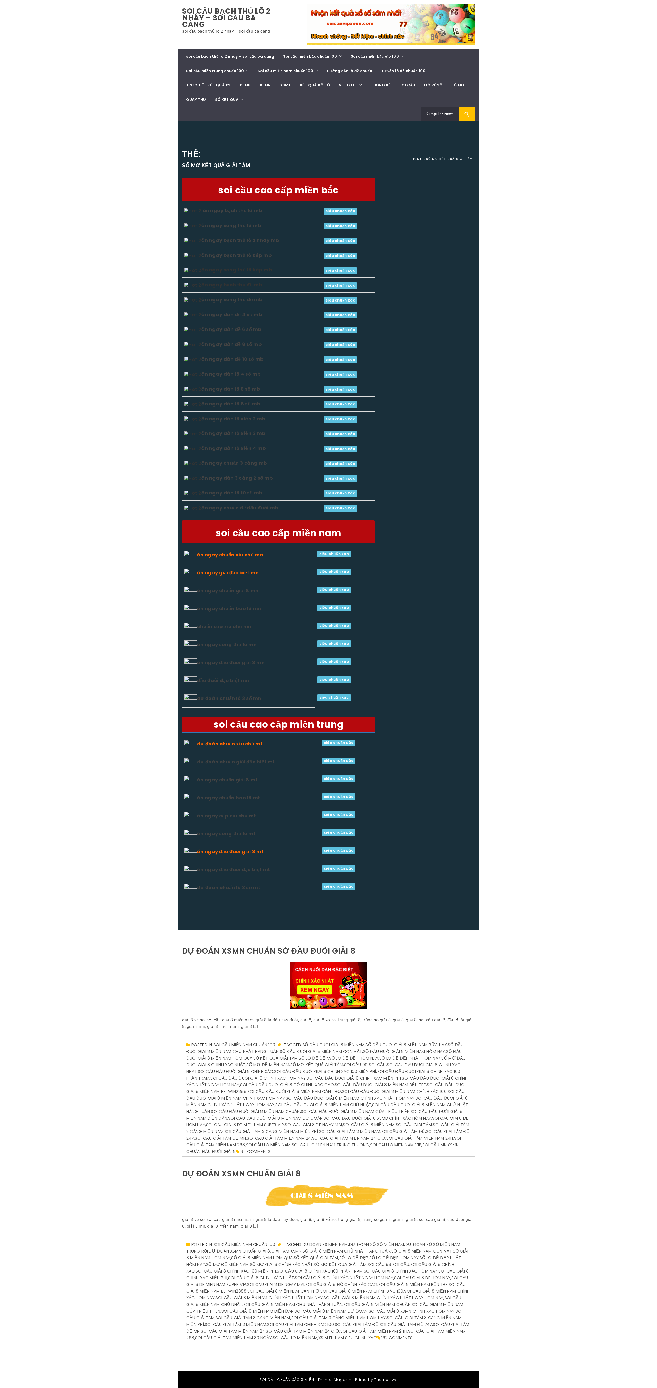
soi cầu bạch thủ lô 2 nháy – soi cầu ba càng (226, 18)
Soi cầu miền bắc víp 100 (375, 56)
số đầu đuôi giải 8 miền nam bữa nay (406, 1045)
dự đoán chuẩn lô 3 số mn (229, 698)
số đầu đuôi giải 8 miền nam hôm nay (404, 1051)
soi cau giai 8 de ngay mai (313, 1125)
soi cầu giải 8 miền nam (369, 1125)
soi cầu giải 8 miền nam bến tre (413, 1284)
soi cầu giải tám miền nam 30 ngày (233, 1338)
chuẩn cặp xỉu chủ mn (224, 626)
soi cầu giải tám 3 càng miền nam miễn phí (271, 1131)
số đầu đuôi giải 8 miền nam (334, 1045)
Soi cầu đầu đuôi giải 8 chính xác (235, 1071)
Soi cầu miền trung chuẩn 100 (215, 70)
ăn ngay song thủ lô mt (226, 833)
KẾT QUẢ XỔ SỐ (315, 85)
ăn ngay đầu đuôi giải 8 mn (231, 662)
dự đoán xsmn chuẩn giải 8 (241, 1173)
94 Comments (255, 1151)
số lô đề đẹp (313, 1058)
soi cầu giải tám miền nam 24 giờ (348, 1138)
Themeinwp (386, 1379)
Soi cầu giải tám (414, 1125)
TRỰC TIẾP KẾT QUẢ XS (208, 85)
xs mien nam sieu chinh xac (347, 1338)
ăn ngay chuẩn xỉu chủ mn (230, 554)
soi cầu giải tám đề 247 (406, 1324)
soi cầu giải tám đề (403, 1131)
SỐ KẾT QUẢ (226, 99)
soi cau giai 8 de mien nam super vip (245, 1125)
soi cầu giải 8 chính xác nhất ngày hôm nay (344, 1278)
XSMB (245, 85)
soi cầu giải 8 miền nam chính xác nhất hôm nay (269, 1298)
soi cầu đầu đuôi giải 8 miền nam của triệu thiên (355, 1111)
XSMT (285, 85)
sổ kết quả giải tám (275, 1058)
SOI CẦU (407, 85)
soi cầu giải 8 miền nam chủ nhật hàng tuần (292, 1304)
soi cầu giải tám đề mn (220, 1138)
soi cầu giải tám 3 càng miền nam (253, 1318)
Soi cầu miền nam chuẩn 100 (285, 70)
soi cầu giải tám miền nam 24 (279, 1138)
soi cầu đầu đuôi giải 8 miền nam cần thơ (294, 1091)
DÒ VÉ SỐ (433, 85)
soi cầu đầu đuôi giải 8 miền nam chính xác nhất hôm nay (350, 1098)
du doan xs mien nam (325, 1244)
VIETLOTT (348, 85)
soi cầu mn (434, 1145)
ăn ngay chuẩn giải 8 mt (227, 779)
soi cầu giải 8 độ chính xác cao (341, 1284)
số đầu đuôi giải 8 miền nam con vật (321, 1051)
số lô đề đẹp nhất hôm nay (410, 1058)
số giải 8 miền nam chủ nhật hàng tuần (346, 1251)
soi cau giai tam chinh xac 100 (300, 1324)
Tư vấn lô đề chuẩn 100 (403, 70)
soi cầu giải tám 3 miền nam (349, 1131)
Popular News (441, 114)
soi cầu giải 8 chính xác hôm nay (401, 1271)
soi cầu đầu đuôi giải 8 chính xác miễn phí (354, 1078)
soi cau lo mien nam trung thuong (330, 1145)
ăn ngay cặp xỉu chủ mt (226, 815)
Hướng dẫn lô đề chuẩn (349, 70)
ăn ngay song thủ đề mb (232, 299)
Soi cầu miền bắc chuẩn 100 (310, 56)
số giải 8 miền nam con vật (421, 1251)
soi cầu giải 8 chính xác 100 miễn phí (236, 1271)
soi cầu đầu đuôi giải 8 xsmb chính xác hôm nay (377, 1118)
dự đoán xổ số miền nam (376, 1244)
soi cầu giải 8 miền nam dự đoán (331, 1311)
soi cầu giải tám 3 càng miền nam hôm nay (338, 1318)
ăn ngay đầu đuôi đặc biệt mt (233, 869)
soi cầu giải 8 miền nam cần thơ (283, 1291)
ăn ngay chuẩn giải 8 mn (228, 590)
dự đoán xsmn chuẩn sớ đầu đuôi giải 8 (268, 950)
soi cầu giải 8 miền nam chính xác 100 (361, 1291)
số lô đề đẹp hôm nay (353, 1058)
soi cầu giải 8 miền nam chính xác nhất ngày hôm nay (383, 1298)
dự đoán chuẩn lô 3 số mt (228, 887)
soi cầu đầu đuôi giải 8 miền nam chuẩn (255, 1111)
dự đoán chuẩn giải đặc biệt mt (236, 762)
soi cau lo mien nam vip (395, 1145)
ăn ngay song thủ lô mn (227, 644)
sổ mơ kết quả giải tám (316, 1065)
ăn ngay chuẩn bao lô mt (228, 797)
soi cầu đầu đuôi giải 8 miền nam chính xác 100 (394, 1091)
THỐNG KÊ (380, 85)
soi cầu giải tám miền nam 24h (419, 1138)
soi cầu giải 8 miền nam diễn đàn (257, 1311)
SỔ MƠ (458, 85)
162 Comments (396, 1338)
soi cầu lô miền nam (268, 1145)
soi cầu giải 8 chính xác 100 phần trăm (320, 1271)
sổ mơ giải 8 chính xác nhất (281, 1264)
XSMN (265, 85)
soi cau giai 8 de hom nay (422, 1278)
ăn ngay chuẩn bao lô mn (229, 608)
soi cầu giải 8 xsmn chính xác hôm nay (412, 1311)
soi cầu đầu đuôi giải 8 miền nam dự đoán (275, 1118)
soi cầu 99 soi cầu (365, 1065)
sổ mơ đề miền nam (267, 1065)
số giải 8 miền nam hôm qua (262, 1258)
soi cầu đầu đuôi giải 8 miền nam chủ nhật (323, 1105)
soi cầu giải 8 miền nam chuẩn (377, 1304)
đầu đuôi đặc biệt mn (223, 680)
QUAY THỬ (196, 99)
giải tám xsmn (286, 1251)
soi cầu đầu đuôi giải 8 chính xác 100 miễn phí (325, 1071)
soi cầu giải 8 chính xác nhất (261, 1278)
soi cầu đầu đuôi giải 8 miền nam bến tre (380, 1085)
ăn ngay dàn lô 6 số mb (230, 389)
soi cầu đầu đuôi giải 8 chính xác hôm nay (258, 1078)
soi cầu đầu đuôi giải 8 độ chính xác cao (287, 1085)
